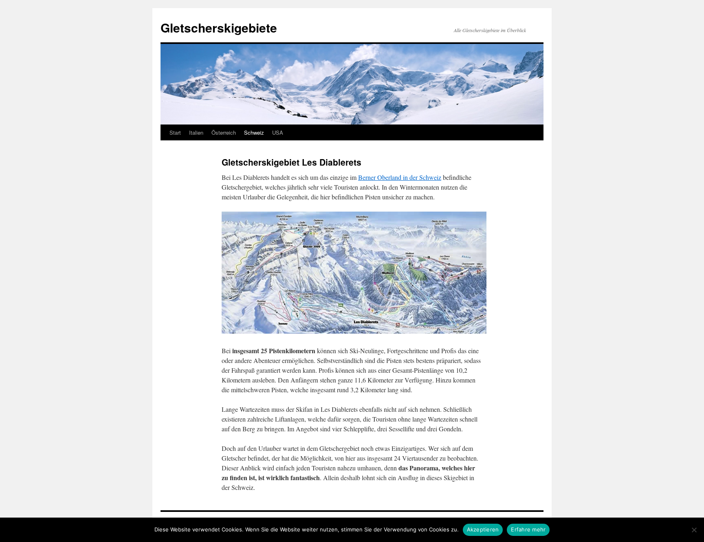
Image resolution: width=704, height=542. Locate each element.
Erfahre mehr (528, 529)
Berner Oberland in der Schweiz (399, 177)
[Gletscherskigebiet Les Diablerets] (354, 331)
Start (175, 132)
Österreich (223, 132)
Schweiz (254, 132)
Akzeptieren (483, 529)
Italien (196, 132)
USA (277, 132)
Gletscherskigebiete (219, 27)
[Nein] (694, 530)
